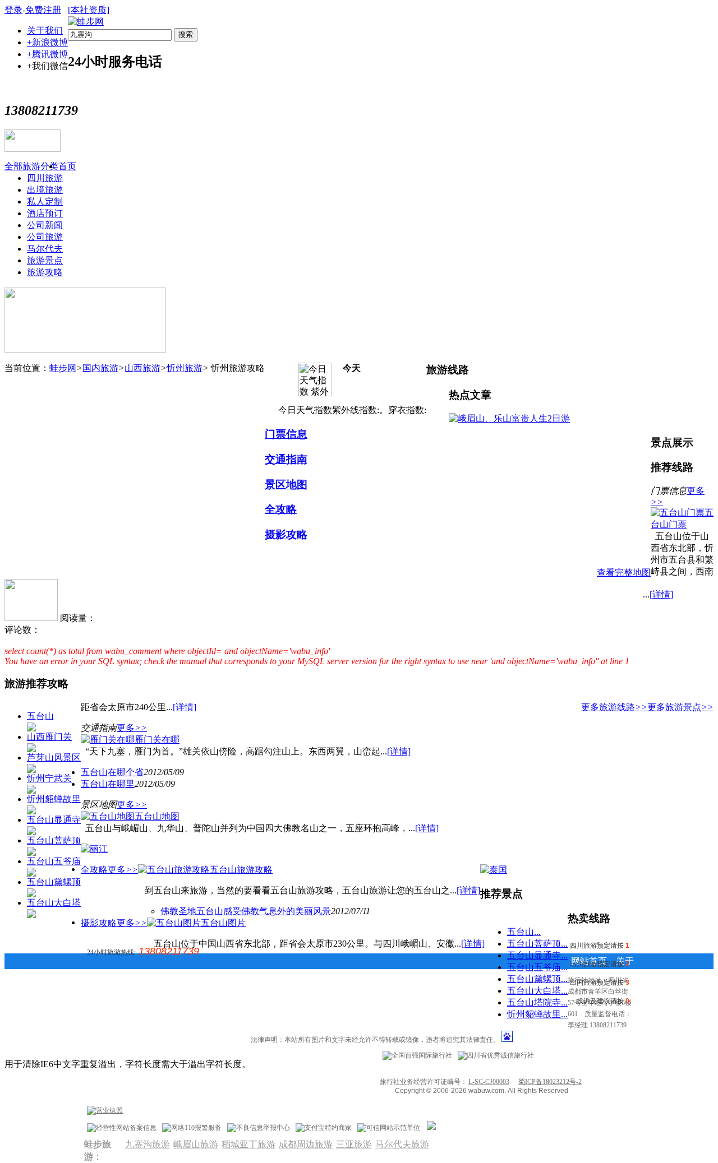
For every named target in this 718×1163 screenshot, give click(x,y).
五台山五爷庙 (54, 861)
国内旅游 (100, 368)
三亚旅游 (354, 1144)
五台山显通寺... (537, 955)
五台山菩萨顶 (54, 840)
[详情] (661, 594)
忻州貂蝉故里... (537, 1014)
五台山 (40, 716)
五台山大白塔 (54, 902)
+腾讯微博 (47, 54)
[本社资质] (88, 10)
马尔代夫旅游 (402, 1144)
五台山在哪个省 (112, 772)
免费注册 (43, 10)
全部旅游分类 (31, 166)
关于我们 (45, 30)
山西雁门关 (49, 737)
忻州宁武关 (49, 778)
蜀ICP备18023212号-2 (550, 1082)
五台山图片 (223, 923)
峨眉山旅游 (195, 1144)
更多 (132, 728)
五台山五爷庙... (537, 967)
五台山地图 (157, 816)
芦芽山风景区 (54, 757)
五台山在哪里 (108, 784)
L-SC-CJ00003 (488, 1082)
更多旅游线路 (614, 707)
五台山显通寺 (54, 819)
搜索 (185, 34)
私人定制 (45, 201)
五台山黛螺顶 (54, 882)
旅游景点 (45, 260)
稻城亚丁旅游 (248, 1144)
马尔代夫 (45, 248)
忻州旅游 (184, 368)
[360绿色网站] (431, 1128)
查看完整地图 (624, 572)
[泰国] (493, 869)
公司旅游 (45, 237)
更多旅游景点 (680, 707)
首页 (67, 166)
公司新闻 (45, 225)
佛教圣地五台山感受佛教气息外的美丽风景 (245, 911)
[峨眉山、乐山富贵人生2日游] (509, 418)
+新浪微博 (47, 42)
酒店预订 (45, 213)
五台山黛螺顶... (537, 979)
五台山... (524, 932)
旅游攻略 (45, 272)
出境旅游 (45, 189)
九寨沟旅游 (147, 1144)
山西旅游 (142, 368)
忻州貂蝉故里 (54, 799)
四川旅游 (45, 178)
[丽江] (94, 849)
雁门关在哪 (157, 739)
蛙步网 (62, 368)
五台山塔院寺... (537, 1002)
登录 (13, 10)
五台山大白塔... (537, 990)
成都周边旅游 (306, 1144)
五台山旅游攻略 (241, 869)
